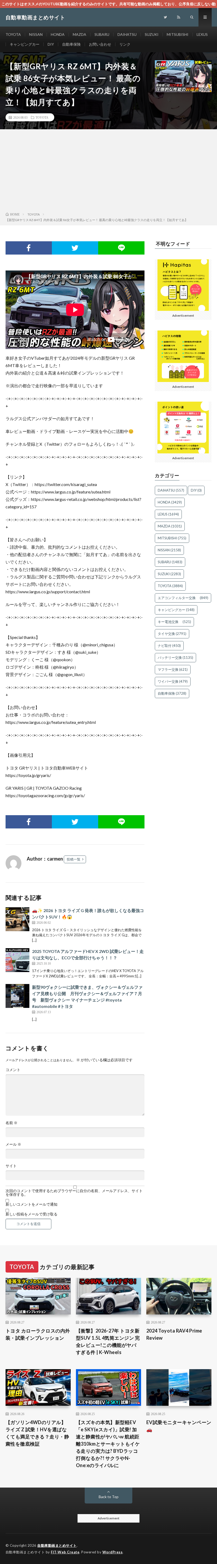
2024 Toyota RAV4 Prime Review (174, 1334)
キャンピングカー (24, 44)
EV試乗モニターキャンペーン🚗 (178, 1425)
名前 (11, 1123)
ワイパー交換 (173, 681)
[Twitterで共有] (75, 248)
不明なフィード (173, 243)
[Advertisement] (108, 172)
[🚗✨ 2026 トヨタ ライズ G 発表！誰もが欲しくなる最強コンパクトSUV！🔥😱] (17, 919)
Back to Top (109, 1496)
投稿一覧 (73, 859)
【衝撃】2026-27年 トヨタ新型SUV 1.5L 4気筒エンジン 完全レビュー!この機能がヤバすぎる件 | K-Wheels (108, 1341)
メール (13, 1144)
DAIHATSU (127, 34)
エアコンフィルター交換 (183, 598)
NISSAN (36, 34)
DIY (51, 44)
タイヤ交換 (172, 633)
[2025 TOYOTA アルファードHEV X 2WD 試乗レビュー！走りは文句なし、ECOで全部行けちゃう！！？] (17, 960)
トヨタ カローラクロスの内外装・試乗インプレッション (38, 1334)
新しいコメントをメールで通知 (31, 1204)
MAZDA (79, 34)
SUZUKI (152, 34)
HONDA (58, 34)
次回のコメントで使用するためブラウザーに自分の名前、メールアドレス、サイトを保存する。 (74, 1192)
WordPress (112, 1552)
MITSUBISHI (177, 34)
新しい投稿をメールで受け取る (31, 1214)
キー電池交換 (174, 622)
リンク (124, 44)
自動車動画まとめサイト (57, 1545)
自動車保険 (71, 44)
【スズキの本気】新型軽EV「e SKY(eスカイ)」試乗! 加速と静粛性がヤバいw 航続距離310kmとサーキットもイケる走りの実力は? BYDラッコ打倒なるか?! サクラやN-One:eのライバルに (108, 1443)
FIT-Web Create (65, 1552)
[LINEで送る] (121, 248)
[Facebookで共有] (29, 248)
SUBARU (101, 34)
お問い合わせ (100, 44)
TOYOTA (13, 34)
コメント (13, 1070)
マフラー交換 (173, 669)
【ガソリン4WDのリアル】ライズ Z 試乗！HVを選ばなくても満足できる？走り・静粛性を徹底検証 (37, 1433)
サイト (11, 1166)
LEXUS (202, 34)
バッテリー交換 (175, 657)
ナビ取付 (169, 645)
